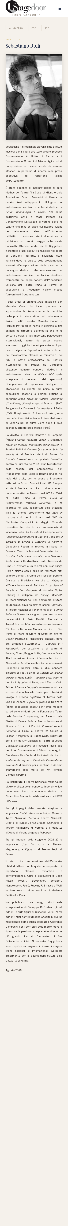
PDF (34, 28)
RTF (47, 28)
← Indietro (16, 28)
